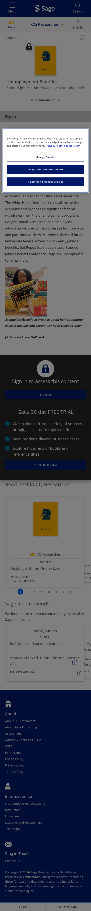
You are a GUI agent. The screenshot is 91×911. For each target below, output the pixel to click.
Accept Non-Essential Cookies (45, 169)
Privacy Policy (55, 145)
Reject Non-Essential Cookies (45, 181)
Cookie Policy (72, 145)
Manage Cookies (45, 157)
